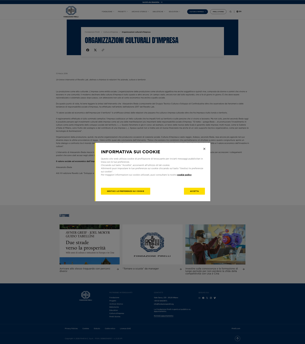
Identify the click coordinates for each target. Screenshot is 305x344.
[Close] (204, 148)
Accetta (194, 191)
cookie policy (184, 175)
